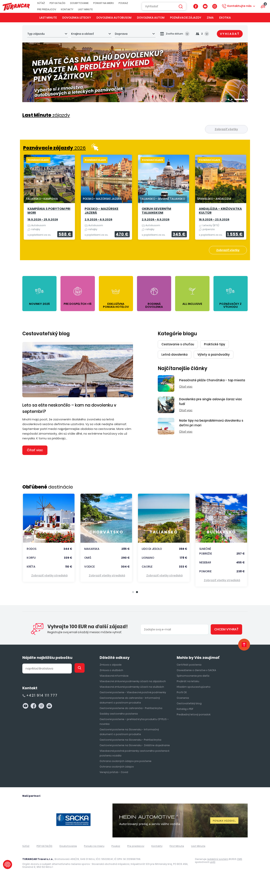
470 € (122, 234)
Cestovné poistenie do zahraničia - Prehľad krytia (131, 708)
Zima (210, 18)
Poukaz (123, 3)
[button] (228, 99)
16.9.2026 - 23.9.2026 (214, 219)
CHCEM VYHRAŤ (226, 629)
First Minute (177, 846)
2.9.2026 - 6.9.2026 (98, 219)
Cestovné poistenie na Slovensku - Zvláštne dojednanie (135, 745)
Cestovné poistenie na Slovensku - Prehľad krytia (130, 739)
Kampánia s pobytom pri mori (48, 211)
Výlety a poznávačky (213, 354)
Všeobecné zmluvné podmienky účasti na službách (132, 686)
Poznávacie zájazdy (185, 18)
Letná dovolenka (174, 354)
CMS (239, 859)
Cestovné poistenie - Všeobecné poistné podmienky (133, 692)
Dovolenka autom (150, 18)
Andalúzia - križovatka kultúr (220, 211)
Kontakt (29, 688)
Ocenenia (183, 698)
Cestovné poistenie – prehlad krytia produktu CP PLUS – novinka (134, 722)
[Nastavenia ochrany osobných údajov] (7, 864)
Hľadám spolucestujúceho (194, 686)
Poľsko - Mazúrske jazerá (101, 211)
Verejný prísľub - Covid (114, 772)
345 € (179, 234)
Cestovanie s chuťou (177, 344)
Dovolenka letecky (76, 18)
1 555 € (235, 234)
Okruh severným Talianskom (156, 211)
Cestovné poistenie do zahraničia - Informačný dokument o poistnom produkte (130, 700)
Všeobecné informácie (114, 675)
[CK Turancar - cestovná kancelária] (16, 6)
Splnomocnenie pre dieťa (193, 675)
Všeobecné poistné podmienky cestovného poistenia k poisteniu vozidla (134, 753)
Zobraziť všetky (226, 129)
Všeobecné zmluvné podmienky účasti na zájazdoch (133, 681)
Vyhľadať (230, 34)
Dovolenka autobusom (113, 18)
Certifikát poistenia (189, 664)
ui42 (212, 862)
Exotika (225, 18)
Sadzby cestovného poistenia (119, 713)
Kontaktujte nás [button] (239, 6)
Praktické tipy (214, 344)
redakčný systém (217, 859)
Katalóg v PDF (185, 709)
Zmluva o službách (111, 670)
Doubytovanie (79, 3)
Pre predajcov (46, 9)
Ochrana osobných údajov (117, 766)
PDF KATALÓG (57, 3)
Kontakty (67, 9)
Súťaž (41, 3)
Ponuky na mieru (103, 3)
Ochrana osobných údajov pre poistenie (125, 761)
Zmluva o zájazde (111, 664)
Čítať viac (35, 450)
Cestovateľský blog (46, 333)
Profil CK (182, 692)
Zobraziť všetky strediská (49, 575)
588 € (65, 234)
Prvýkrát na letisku (188, 681)
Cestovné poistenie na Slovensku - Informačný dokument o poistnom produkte (129, 732)
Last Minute (85, 9)
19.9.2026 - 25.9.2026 (42, 219)
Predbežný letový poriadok (194, 714)
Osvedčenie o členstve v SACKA (196, 670)
